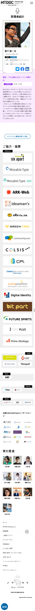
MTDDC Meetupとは (9, 527)
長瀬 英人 (17, 498)
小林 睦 (28, 466)
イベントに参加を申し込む (17, 136)
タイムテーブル (7, 539)
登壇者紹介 (6, 544)
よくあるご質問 (7, 548)
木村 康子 (17, 482)
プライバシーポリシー (9, 570)
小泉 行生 (7, 514)
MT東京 (5, 565)
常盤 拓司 (17, 466)
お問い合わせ (7, 557)
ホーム (5, 522)
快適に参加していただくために (12, 552)
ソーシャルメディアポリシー (12, 561)
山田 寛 (7, 466)
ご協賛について (7, 535)
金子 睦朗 (7, 482)
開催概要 (5, 531)
